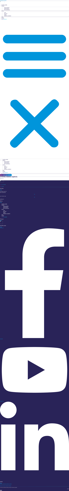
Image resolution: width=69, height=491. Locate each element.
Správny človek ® (4, 19)
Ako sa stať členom (7, 9)
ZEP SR (3, 10)
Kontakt (4, 171)
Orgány (4, 212)
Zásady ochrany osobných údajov (5, 485)
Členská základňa (5, 206)
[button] (34, 89)
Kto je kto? (4, 211)
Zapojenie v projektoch (7, 15)
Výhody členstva (5, 207)
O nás (4, 210)
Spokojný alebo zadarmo (6, 175)
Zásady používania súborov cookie (6, 483)
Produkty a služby (4, 4)
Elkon (2, 214)
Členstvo (3, 205)
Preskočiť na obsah (3, 0)
